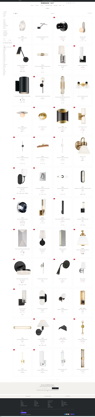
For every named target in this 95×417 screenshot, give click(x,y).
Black (41, 40)
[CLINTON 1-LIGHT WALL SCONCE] (62, 54)
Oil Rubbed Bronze (61, 313)
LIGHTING (22, 402)
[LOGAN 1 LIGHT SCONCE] (42, 238)
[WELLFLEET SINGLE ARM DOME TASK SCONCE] (82, 238)
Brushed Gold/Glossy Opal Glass (80, 130)
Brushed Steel (23, 191)
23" (20, 163)
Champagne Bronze (81, 160)
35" (24, 163)
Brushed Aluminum (24, 99)
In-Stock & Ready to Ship (48, 5)
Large (24, 71)
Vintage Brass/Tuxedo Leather (41, 161)
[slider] (3, 42)
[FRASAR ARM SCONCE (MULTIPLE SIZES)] (22, 54)
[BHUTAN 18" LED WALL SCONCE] (22, 358)
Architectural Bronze (23, 99)
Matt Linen (81, 40)
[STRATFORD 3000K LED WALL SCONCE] (42, 358)
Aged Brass (43, 99)
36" (63, 163)
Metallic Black (22, 343)
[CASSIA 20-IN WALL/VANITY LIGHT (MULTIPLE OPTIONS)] (42, 85)
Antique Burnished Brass (61, 100)
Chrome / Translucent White (21, 41)
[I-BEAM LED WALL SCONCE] (62, 238)
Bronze (63, 100)
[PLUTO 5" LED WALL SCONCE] (42, 116)
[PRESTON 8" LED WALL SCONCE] (62, 116)
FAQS (48, 403)
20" (42, 163)
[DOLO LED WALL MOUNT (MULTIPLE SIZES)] (22, 327)
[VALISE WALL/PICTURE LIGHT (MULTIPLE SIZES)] (42, 145)
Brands (60, 5)
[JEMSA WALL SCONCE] (42, 207)
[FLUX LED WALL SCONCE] (62, 26)
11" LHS (45, 194)
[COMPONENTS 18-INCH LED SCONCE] (42, 268)
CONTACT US (49, 402)
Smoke (24, 222)
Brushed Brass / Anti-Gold (22, 41)
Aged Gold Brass (41, 70)
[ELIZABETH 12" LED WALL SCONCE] (82, 54)
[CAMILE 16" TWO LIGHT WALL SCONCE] (82, 85)
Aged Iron (41, 252)
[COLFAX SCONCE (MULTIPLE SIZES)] (42, 327)
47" (22, 163)
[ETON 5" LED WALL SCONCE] (62, 268)
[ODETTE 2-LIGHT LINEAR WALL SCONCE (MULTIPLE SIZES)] (42, 54)
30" (64, 194)
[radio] (15, 13)
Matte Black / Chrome (83, 313)
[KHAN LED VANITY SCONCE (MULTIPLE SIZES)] (22, 268)
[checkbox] (7, 13)
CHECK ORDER (36, 403)
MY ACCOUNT (36, 402)
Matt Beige (79, 40)
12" (40, 163)
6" (39, 194)
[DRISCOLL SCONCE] (82, 268)
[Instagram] (21, 411)
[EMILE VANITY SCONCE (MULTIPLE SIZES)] (22, 176)
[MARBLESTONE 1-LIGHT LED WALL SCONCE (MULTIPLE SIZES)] (82, 176)
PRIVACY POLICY (63, 403)
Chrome (43, 70)
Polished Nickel (62, 69)
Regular (81, 194)
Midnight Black (21, 69)
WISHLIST (35, 404)
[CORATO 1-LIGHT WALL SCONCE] (22, 26)
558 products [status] (52, 13)
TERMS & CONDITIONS (64, 404)
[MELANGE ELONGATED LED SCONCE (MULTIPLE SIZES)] (62, 85)
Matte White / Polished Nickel (84, 253)
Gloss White (61, 40)
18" (60, 194)
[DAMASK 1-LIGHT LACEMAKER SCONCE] (62, 297)
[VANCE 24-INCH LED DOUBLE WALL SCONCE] (82, 358)
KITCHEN (22, 403)
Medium (21, 71)
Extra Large (26, 193)
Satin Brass (22, 69)
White (21, 99)
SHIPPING (49, 404)
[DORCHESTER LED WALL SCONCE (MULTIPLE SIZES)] (42, 176)
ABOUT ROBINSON (63, 402)
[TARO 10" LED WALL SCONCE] (62, 327)
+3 (85, 40)
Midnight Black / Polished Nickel (82, 253)
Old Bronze (41, 312)
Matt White (83, 40)
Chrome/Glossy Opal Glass (84, 130)
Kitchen (42, 5)
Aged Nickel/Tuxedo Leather (43, 161)
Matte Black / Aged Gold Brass (82, 313)
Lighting (32, 5)
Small (17, 193)
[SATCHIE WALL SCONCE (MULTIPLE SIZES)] (62, 176)
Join (55, 388)
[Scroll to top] (93, 415)
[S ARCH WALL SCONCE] (82, 26)
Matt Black (82, 40)
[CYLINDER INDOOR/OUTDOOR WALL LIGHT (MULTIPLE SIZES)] (22, 85)
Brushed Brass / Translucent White (23, 41)
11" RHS (42, 194)
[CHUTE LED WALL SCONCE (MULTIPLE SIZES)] (22, 145)
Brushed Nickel (43, 40)
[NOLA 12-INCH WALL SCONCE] (82, 116)
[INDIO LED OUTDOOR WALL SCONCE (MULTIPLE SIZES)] (22, 238)
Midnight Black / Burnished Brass (83, 253)
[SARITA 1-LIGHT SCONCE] (22, 297)
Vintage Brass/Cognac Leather (42, 161)
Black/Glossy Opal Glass (82, 130)
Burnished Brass (23, 282)
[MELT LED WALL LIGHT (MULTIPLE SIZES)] (22, 207)
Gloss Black (63, 40)
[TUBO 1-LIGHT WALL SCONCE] (82, 297)
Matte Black (41, 99)
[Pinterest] (22, 411)
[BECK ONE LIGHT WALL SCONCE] (62, 358)
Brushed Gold (41, 130)
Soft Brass (21, 343)
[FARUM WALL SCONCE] (82, 145)
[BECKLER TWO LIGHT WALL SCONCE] (42, 297)
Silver (20, 222)
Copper (23, 222)
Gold (21, 222)
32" (44, 163)
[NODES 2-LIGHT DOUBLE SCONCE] (82, 327)
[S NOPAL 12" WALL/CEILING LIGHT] (22, 116)
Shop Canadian (56, 5)
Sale (63, 5)
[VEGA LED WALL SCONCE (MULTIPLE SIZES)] (62, 145)
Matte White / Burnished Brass (80, 253)
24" (61, 163)
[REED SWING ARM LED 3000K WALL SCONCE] (42, 26)
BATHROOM (22, 404)
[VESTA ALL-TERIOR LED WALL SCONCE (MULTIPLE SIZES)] (62, 207)
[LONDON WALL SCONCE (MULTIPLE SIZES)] (82, 207)
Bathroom (37, 5)
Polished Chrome (42, 282)
